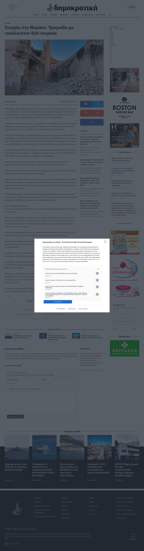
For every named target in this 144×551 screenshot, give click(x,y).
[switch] (96, 273)
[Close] (106, 242)
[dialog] (72, 275)
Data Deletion (61, 309)
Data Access (72, 309)
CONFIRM (58, 302)
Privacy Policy (83, 309)
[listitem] (72, 269)
